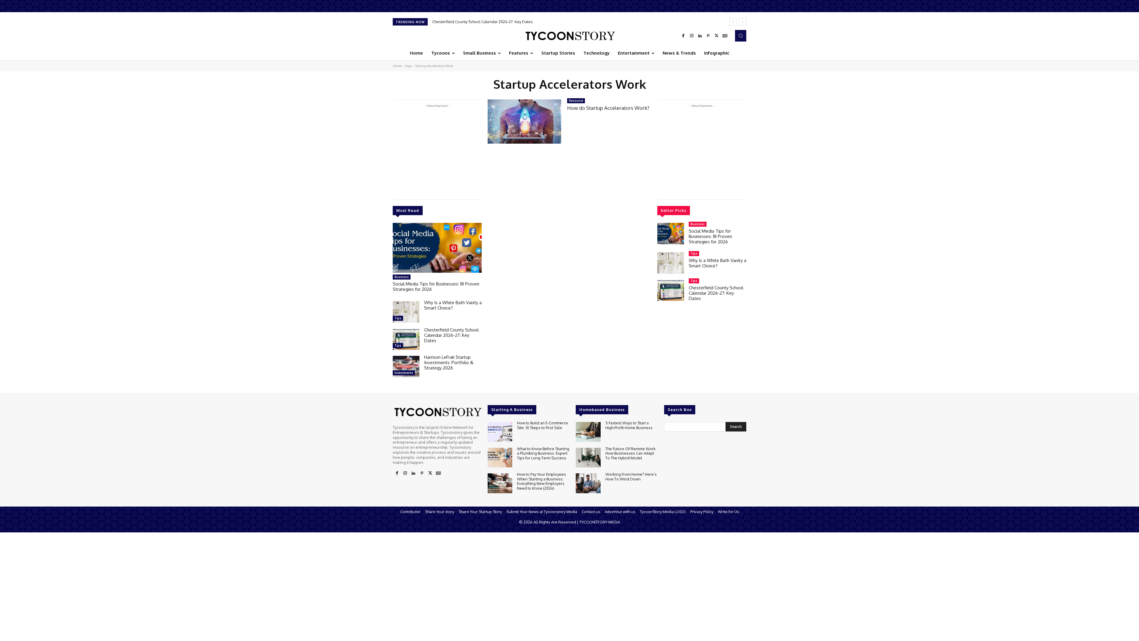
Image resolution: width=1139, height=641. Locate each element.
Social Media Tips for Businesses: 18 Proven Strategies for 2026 (436, 286)
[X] (716, 36)
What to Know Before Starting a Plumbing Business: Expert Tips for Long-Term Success (543, 453)
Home (397, 66)
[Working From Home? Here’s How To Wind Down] (588, 483)
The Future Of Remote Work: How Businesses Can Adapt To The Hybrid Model (630, 453)
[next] (742, 22)
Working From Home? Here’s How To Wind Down (631, 476)
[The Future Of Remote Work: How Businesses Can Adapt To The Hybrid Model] (588, 458)
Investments (403, 373)
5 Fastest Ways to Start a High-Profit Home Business (629, 425)
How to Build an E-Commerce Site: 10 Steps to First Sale (542, 425)
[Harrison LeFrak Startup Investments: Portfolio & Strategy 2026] (406, 366)
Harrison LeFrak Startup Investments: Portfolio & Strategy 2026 (487, 21)
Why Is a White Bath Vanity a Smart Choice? (453, 305)
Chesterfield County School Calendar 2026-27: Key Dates (451, 335)
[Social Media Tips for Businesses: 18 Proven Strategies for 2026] (437, 248)
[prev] (733, 22)
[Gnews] (725, 36)
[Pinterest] (708, 36)
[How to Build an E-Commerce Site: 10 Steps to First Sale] (500, 432)
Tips (397, 318)
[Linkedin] (700, 36)
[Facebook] (683, 36)
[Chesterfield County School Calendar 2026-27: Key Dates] (406, 339)
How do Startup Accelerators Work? (608, 108)
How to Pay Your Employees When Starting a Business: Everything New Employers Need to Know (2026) (541, 481)
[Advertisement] (437, 150)
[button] (740, 35)
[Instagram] (692, 36)
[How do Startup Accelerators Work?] (524, 121)
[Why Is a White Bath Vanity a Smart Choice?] (406, 312)
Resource (576, 101)
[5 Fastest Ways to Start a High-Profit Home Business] (588, 432)
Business (401, 277)
